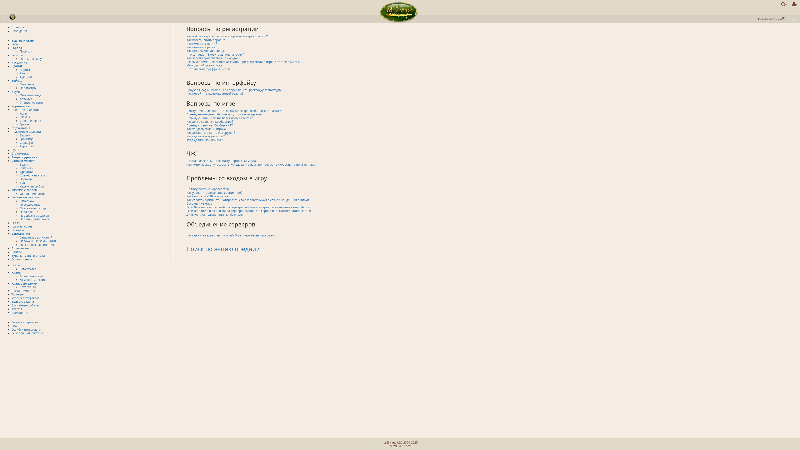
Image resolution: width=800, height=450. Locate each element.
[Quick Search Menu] (784, 4)
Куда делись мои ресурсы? (205, 136)
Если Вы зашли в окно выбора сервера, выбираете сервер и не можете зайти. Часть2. (249, 211)
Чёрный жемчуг (31, 58)
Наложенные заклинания (38, 241)
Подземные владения (26, 131)
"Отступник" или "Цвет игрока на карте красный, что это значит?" (234, 111)
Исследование (30, 204)
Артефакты (20, 248)
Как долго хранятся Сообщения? (209, 121)
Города (16, 48)
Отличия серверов (25, 322)
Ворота (25, 70)
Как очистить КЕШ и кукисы (206, 196)
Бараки (25, 135)
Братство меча (22, 301)
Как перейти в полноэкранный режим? (214, 93)
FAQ (14, 326)
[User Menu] (795, 4)
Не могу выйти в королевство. (208, 189)
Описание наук (31, 95)
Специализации (31, 102)
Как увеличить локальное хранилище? (214, 192)
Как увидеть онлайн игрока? (207, 129)
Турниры (17, 294)
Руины (16, 150)
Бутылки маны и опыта (28, 255)
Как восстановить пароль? (205, 40)
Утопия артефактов (25, 298)
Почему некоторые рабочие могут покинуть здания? (224, 114)
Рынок (24, 73)
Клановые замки (24, 283)
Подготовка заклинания (37, 244)
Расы (15, 44)
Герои (15, 223)
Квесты (16, 309)
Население (19, 62)
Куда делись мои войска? (204, 140)
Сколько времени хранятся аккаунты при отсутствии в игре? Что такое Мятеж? (243, 62)
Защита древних (24, 157)
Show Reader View (769, 19)
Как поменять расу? (200, 47)
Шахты (25, 117)
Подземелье (20, 128)
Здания (16, 66)
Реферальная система (27, 333)
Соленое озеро (30, 121)
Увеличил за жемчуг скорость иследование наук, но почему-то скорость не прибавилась (250, 164)
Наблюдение (29, 212)
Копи (23, 113)
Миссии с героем (24, 190)
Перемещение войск (35, 219)
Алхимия (26, 99)
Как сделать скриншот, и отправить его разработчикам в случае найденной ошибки (247, 200)
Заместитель (29, 269)
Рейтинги (26, 168)
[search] (784, 4)
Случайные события (26, 305)
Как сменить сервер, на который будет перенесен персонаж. (230, 235)
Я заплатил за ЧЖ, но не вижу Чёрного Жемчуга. (221, 161)
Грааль (25, 124)
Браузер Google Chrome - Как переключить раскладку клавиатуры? (234, 90)
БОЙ (23, 182)
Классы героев (21, 226)
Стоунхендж (20, 153)
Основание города (33, 208)
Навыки (17, 230)
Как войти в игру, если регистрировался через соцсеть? (227, 36)
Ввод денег (19, 31)
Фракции (26, 172)
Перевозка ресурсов (34, 215)
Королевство (21, 106)
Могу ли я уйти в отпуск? (204, 65)
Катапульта (28, 287)
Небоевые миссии (25, 197)
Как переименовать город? (206, 51)
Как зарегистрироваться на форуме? (213, 58)
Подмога (26, 179)
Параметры (28, 88)
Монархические (31, 276)
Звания (25, 164)
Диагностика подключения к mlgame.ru (214, 214)
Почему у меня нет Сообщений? (209, 125)
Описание (27, 84)
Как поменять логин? (201, 43)
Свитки (16, 252)
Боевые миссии (23, 161)
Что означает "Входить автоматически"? (215, 54)
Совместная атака (33, 175)
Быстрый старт (23, 40)
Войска (16, 80)
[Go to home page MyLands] (399, 11)
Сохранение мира (199, 203)
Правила (17, 27)
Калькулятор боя (32, 186)
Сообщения (19, 312)
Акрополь (27, 146)
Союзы (16, 265)
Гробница (27, 139)
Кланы (16, 272)
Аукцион (26, 77)
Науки (15, 91)
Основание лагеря (33, 193)
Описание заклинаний (36, 237)
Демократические (33, 280)
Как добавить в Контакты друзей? (210, 132)
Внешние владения (25, 110)
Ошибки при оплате (26, 329)
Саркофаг (26, 142)
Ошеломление (21, 259)
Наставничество (23, 291)
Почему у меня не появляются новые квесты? (219, 118)
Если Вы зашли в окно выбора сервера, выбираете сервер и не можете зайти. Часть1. (249, 207)
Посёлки (26, 51)
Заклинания (20, 233)
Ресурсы (17, 55)
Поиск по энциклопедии (221, 248)
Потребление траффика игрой (208, 69)
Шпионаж (27, 201)
